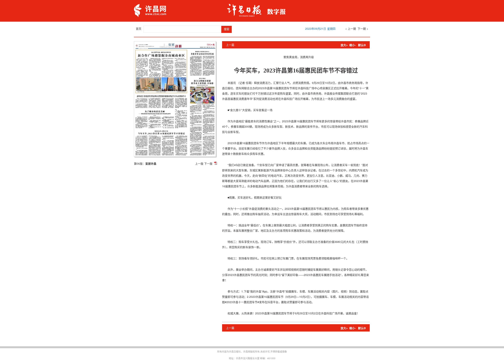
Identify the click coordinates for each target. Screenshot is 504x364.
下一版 (208, 163)
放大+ (344, 45)
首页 (138, 29)
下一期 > (363, 29)
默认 (362, 45)
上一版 (199, 163)
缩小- (352, 45)
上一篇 (230, 45)
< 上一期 (350, 29)
